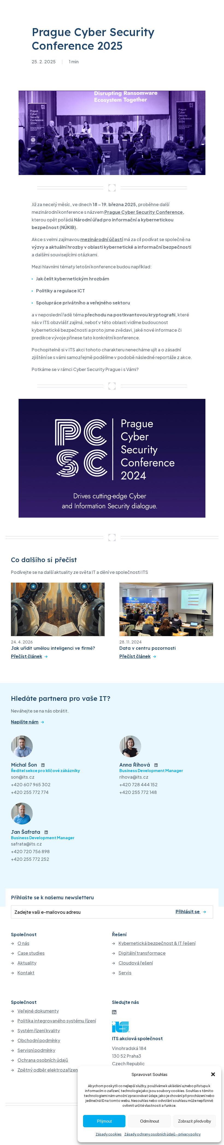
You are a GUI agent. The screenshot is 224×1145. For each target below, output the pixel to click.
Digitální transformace (142, 953)
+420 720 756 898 (30, 851)
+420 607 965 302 (31, 784)
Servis (125, 972)
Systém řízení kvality (38, 1030)
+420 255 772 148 (138, 792)
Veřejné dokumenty (38, 1011)
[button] (213, 1074)
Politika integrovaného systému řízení (56, 1021)
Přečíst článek (26, 656)
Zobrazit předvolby (194, 1121)
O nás (23, 943)
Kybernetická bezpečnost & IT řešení (157, 943)
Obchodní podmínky (38, 1040)
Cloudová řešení (136, 963)
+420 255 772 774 (30, 792)
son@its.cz (22, 777)
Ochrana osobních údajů (42, 1060)
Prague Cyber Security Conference (143, 212)
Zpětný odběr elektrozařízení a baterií (56, 1070)
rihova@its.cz (133, 777)
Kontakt (25, 972)
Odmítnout (149, 1121)
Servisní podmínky (36, 1050)
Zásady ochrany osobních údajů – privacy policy (162, 1134)
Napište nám (25, 722)
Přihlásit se (188, 911)
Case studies (31, 953)
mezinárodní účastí (101, 239)
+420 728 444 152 (138, 784)
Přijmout (104, 1121)
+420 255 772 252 (30, 859)
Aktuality (26, 963)
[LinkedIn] (114, 1012)
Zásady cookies (109, 1134)
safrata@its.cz (26, 844)
